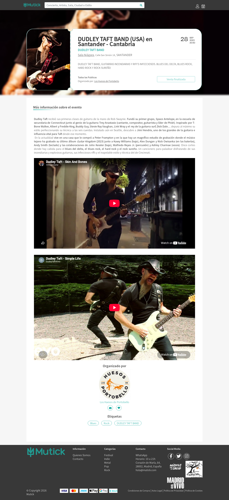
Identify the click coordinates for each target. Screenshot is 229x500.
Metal (107, 462)
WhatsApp (141, 455)
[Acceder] (197, 6)
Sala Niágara (86, 55)
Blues (93, 423)
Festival (108, 455)
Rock (106, 423)
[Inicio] (32, 5)
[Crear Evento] (203, 6)
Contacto (78, 459)
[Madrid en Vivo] (194, 468)
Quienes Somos (81, 455)
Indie (107, 459)
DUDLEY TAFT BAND (128, 423)
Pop (106, 466)
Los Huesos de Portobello (106, 81)
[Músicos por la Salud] (175, 467)
